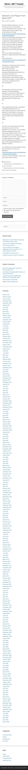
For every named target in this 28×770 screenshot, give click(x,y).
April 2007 (5, 694)
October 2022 (6, 365)
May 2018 (5, 461)
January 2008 (6, 676)
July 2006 (5, 713)
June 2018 (5, 459)
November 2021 (7, 378)
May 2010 (5, 619)
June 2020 (6, 413)
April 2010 (5, 622)
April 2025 (5, 311)
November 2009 (7, 632)
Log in (4, 754)
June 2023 (6, 353)
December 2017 (7, 471)
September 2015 (7, 507)
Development (7, 162)
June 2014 (5, 536)
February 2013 (7, 561)
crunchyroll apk (7, 275)
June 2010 (5, 617)
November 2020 (7, 403)
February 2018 (7, 467)
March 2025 (6, 313)
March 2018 (6, 465)
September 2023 (7, 346)
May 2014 (5, 538)
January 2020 (6, 424)
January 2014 (6, 546)
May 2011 (5, 594)
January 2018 (6, 469)
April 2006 (5, 719)
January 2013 (6, 563)
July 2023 (5, 351)
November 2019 (7, 428)
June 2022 (5, 369)
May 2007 (5, 692)
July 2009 (5, 640)
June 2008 (6, 665)
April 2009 (5, 647)
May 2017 (5, 484)
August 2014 (6, 532)
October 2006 (6, 707)
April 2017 (5, 486)
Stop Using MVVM (12, 279)
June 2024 (6, 328)
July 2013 (5, 553)
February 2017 (7, 488)
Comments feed (7, 758)
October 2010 (6, 609)
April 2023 (5, 357)
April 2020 (5, 417)
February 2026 (7, 296)
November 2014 (7, 526)
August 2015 (6, 509)
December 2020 (7, 401)
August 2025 (6, 305)
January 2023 (6, 361)
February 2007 (7, 699)
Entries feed (6, 756)
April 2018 (5, 463)
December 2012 (7, 565)
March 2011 (6, 599)
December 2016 (7, 492)
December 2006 (7, 703)
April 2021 (5, 392)
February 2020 (7, 421)
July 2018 (5, 457)
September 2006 (7, 709)
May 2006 (5, 717)
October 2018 (6, 451)
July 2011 (5, 590)
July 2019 (5, 434)
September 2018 (7, 453)
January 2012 (6, 580)
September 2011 (7, 586)
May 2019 (5, 438)
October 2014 (6, 528)
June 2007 (6, 690)
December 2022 (7, 363)
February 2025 (7, 315)
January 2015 (6, 524)
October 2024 (6, 321)
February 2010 (7, 626)
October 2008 (6, 659)
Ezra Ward (5, 272)
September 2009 (7, 636)
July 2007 (5, 688)
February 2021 (7, 396)
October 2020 (6, 405)
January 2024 (6, 338)
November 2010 (7, 607)
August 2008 (6, 661)
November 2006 (7, 705)
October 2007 (6, 682)
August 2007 (6, 686)
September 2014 (7, 530)
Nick (4, 268)
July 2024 (5, 326)
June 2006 (6, 715)
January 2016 (6, 503)
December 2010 (7, 605)
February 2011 (6, 601)
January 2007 (6, 701)
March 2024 (6, 334)
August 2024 (6, 324)
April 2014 (5, 540)
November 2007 (7, 680)
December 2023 (7, 340)
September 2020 (7, 407)
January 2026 (6, 299)
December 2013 (7, 549)
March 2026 (6, 294)
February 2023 (7, 359)
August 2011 (6, 588)
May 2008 (5, 667)
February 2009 (7, 651)
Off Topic (5, 741)
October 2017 (6, 476)
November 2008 (7, 657)
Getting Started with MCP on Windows (13, 255)
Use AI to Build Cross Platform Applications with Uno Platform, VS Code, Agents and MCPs (12, 249)
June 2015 (5, 513)
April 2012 (5, 574)
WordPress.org (7, 760)
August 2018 (6, 455)
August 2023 (6, 349)
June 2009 (6, 642)
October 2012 (6, 569)
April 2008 (5, 669)
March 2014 (6, 542)
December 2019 (7, 426)
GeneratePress (23, 767)
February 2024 (7, 336)
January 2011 (6, 603)
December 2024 (7, 319)
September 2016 (7, 496)
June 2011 (5, 592)
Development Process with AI (11, 253)
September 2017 (7, 478)
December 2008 (7, 655)
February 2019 (7, 444)
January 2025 (6, 317)
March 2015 (6, 519)
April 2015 (5, 517)
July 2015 (5, 511)
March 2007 (6, 697)
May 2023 (5, 355)
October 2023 (6, 344)
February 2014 (7, 544)
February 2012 (7, 578)
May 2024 (5, 330)
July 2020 (5, 411)
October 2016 (6, 494)
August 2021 (6, 384)
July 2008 (5, 663)
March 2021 (6, 394)
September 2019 (7, 430)
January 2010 (6, 628)
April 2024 (5, 332)
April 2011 (5, 596)
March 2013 (6, 559)
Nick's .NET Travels (14, 4)
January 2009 (6, 653)
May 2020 (5, 415)
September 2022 (7, 367)
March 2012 (6, 576)
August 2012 (6, 571)
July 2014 (5, 534)
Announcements (7, 735)
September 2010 (7, 611)
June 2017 (5, 482)
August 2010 (6, 613)
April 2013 (5, 557)
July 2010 (5, 615)
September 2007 (7, 684)
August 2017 (6, 480)
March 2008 (6, 672)
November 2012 (7, 567)
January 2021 (6, 399)
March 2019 (6, 442)
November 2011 (7, 584)
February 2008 (7, 674)
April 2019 (5, 440)
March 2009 (6, 649)
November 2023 (7, 342)
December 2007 (7, 678)
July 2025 (5, 307)
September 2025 (7, 303)
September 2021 (7, 382)
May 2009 (5, 644)
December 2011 (7, 582)
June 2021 (5, 388)
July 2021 (5, 386)
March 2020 (6, 419)
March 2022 (6, 374)
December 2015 (7, 505)
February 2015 (7, 521)
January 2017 (6, 490)
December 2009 (7, 630)
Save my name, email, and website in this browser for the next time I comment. (14, 210)
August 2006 (6, 711)
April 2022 (5, 371)
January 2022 (6, 376)
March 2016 (6, 499)
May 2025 (5, 309)
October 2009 (6, 634)
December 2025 (7, 301)
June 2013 (5, 555)
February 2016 (7, 501)
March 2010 (6, 624)
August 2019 (6, 432)
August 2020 (6, 409)
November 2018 (7, 449)
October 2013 (6, 551)
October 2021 (6, 380)
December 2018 (7, 446)
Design (4, 737)
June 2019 (5, 436)
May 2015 (5, 515)
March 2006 (6, 722)
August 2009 (6, 638)
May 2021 (5, 390)
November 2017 (7, 474)
